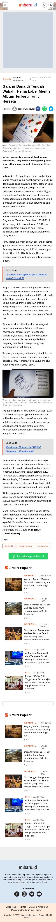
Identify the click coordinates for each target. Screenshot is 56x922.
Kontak (22, 907)
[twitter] (51, 108)
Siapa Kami (11, 907)
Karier (39, 910)
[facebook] (37, 108)
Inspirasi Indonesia (18, 79)
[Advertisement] (28, 40)
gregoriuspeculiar (26, 109)
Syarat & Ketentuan (38, 907)
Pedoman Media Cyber (22, 910)
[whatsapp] (44, 108)
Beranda (6, 79)
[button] (51, 5)
